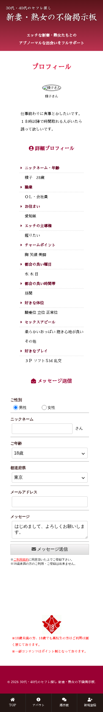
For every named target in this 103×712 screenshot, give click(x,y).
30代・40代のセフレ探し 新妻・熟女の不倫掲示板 (57, 682)
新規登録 (90, 705)
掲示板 (64, 705)
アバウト (38, 705)
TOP (12, 705)
